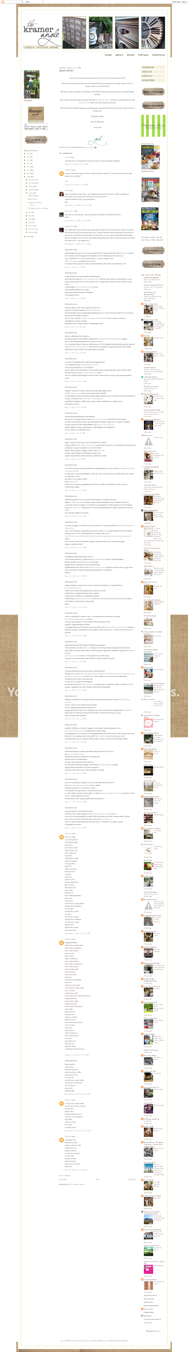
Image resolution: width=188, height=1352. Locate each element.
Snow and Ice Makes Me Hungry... (158, 801)
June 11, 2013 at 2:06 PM (75, 661)
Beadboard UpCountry (152, 963)
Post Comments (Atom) (77, 1184)
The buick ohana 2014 (150, 894)
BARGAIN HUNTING (152, 494)
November (32, 183)
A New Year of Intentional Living (158, 656)
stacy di (67, 157)
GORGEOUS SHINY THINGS (151, 468)
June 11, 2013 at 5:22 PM (75, 742)
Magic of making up (72, 261)
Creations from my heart (153, 915)
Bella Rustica (148, 566)
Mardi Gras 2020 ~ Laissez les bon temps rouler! (159, 423)
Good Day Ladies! (157, 934)
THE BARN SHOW (151, 510)
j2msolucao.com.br (71, 655)
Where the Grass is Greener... (150, 583)
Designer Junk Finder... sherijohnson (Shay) (152, 1212)
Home (98, 1179)
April (30, 222)
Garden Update (158, 1089)
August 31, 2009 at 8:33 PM (77, 164)
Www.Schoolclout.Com (73, 588)
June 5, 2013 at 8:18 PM (75, 459)
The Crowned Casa (150, 812)
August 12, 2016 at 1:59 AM (77, 1055)
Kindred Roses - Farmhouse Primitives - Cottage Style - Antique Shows (154, 1144)
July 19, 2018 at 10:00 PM (76, 1170)
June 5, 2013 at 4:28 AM (75, 298)
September (32, 189)
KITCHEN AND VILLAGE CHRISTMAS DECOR (159, 499)
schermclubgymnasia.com (89, 364)
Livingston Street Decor (152, 1319)
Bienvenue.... (148, 435)
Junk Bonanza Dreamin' (158, 1129)
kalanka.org (86, 647)
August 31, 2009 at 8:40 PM (77, 184)
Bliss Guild (148, 860)
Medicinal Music (159, 767)
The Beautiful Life (150, 1002)
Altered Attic (148, 667)
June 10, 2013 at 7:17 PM (75, 547)
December (32, 179)
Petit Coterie (148, 844)
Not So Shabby (149, 1180)
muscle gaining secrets (97, 567)
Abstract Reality (158, 669)
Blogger (157, 1331)
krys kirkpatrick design (152, 600)
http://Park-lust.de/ (99, 559)
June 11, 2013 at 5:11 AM (76, 635)
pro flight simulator (76, 502)
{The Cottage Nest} (150, 304)
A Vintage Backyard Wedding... (157, 1184)
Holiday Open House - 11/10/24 (159, 355)
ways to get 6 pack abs (106, 424)
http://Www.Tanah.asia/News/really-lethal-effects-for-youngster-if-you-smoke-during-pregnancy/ (98, 536)
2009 (29, 177)
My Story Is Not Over (151, 1245)
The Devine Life (149, 780)
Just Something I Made (152, 410)
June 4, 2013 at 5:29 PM (75, 267)
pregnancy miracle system (101, 814)
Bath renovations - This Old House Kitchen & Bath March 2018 (159, 571)
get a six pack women (99, 419)
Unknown (68, 170)
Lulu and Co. (69, 211)
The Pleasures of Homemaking (150, 293)
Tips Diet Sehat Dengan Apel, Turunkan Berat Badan (158, 865)
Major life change (159, 1105)
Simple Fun (157, 1073)
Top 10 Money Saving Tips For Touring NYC (159, 703)
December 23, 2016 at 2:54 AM (78, 1130)
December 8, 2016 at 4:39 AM (77, 1094)
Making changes (159, 815)
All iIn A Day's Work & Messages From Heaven (159, 1007)
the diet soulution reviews (90, 279)
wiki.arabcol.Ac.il (75, 507)
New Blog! (157, 1198)
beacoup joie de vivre (151, 1087)
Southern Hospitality (151, 277)
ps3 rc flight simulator (76, 754)
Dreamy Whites (149, 526)
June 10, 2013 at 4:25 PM (75, 490)
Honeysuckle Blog (150, 1018)
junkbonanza (148, 1302)
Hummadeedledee (150, 749)
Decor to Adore (149, 699)
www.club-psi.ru (105, 819)
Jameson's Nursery (157, 752)
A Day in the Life (150, 1071)
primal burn (73, 481)
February (32, 229)
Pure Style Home (150, 1055)
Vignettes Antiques (150, 351)
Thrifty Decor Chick (151, 320)
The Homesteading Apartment (150, 650)
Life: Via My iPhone (158, 1249)
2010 (29, 173)
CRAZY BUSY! (33, 196)
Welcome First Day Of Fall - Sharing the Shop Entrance (159, 688)
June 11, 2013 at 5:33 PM (75, 773)
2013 (29, 163)
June (30, 216)
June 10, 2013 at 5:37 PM (75, 516)
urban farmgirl (149, 1034)
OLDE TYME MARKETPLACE (150, 980)
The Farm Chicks (150, 485)
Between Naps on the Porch (153, 285)
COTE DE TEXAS (150, 377)
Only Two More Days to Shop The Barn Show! (159, 514)
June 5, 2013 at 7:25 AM (75, 352)
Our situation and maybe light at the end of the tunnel (159, 967)
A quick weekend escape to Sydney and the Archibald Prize (153, 370)
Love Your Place (150, 1162)
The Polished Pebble (151, 733)
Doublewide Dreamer (151, 796)
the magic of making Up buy (93, 398)
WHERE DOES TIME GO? (159, 603)
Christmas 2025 (158, 338)
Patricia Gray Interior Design (152, 549)
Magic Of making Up (93, 310)
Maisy (67, 190)
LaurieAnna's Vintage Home (152, 716)
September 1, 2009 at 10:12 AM (78, 205)
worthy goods (149, 876)
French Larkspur (150, 615)
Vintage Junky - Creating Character (153, 632)
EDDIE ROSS (149, 1312)
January (31, 232)
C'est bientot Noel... (157, 831)
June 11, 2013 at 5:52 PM (75, 802)
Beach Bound (32, 199)
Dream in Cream (150, 931)
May (30, 219)
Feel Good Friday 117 (150, 389)
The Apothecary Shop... (152, 828)
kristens (147, 335)
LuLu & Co (148, 1322)
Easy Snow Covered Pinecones (157, 919)
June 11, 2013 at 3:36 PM (75, 690)
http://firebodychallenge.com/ (111, 339)
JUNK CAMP (149, 1126)
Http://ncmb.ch (100, 736)
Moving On (157, 636)
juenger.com (124, 253)
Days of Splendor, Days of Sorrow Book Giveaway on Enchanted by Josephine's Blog (159, 1169)
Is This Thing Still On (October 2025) (159, 308)
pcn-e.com (101, 450)
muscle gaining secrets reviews (116, 627)
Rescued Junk (149, 1298)
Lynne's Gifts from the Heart (154, 683)
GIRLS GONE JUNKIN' (152, 1196)
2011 (29, 170)
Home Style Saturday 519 (152, 280)
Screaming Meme (150, 1279)
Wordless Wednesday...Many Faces (159, 455)
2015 (29, 157)
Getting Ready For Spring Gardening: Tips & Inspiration (159, 738)
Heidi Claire (148, 765)
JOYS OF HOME (150, 947)
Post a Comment (64, 1175)
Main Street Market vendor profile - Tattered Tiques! (159, 1039)
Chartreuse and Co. (103, 100)
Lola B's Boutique (150, 892)
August (31, 193)
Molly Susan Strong (151, 1050)
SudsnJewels (69, 226)
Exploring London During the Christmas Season (153, 488)
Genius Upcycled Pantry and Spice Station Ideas (152, 297)
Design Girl (148, 1103)
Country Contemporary (152, 419)
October (31, 186)
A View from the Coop (152, 986)
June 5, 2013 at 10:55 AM (76, 381)
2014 (29, 160)
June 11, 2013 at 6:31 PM (75, 828)
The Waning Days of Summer (38, 208)
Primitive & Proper (151, 386)
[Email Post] (95, 147)
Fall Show (157, 988)
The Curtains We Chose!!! (159, 1282)
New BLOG (148, 1121)
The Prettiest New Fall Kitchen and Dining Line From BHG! (159, 325)
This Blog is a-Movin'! (158, 1058)
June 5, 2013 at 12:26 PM (75, 407)
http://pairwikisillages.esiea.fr (75, 731)
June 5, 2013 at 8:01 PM (75, 433)
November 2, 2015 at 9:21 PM (77, 933)
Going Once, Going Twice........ (34, 203)
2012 (29, 167)
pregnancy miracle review (83, 598)
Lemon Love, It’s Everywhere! (153, 287)
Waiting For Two (150, 451)
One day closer (158, 437)
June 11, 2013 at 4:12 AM (76, 607)
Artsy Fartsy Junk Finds (152, 1229)
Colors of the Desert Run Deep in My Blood (159, 1218)
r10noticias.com (75, 393)
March (31, 225)
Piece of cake (148, 1309)
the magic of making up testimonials (93, 318)
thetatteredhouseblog (151, 1305)
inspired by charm (150, 1295)
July (30, 212)
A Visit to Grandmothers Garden (158, 785)
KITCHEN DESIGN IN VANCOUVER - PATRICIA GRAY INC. (159, 556)
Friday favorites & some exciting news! (159, 398)
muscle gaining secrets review (79, 785)
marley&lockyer (150, 367)
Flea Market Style (150, 899)
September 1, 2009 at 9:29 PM (77, 220)
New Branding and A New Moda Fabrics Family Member (154, 413)
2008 (29, 236)
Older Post (132, 1179)
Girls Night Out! (159, 1265)
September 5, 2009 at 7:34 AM (78, 244)
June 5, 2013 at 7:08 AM (75, 327)
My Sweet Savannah (151, 394)
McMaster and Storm (151, 1119)
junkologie (147, 1315)
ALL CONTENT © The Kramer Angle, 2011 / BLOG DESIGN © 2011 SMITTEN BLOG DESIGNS (94, 1340)
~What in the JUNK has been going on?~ (158, 1234)
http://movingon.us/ (89, 372)
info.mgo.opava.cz (88, 684)
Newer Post (63, 1179)
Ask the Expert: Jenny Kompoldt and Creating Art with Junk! (159, 904)
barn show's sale (84, 103)
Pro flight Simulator (105, 764)
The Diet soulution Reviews (79, 346)
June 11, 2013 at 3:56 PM (75, 719)
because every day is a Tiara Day (154, 1262)
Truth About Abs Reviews (86, 445)
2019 (29, 153)
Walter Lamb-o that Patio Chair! (159, 472)
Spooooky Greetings (157, 950)
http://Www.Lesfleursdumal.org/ (76, 619)
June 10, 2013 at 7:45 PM (75, 576)
